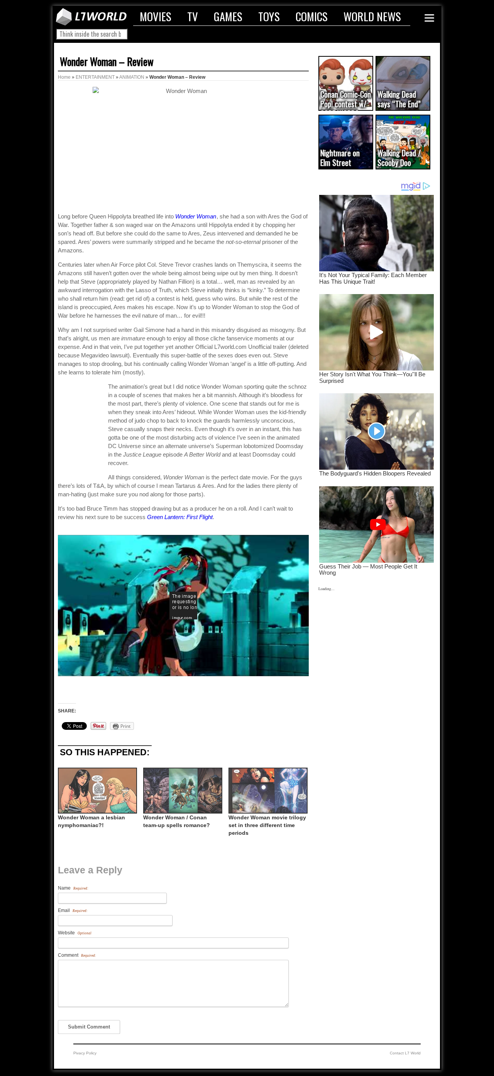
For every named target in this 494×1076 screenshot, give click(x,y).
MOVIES (155, 16)
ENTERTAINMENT (95, 77)
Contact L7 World (405, 1053)
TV (192, 16)
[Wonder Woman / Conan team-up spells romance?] (182, 791)
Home (64, 77)
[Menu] (429, 18)
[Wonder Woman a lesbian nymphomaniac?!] (96, 791)
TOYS (269, 16)
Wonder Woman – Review (107, 61)
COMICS (312, 16)
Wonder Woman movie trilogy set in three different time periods (267, 825)
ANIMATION (131, 77)
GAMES (228, 16)
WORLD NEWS (372, 16)
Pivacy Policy (84, 1053)
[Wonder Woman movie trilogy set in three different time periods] (267, 791)
